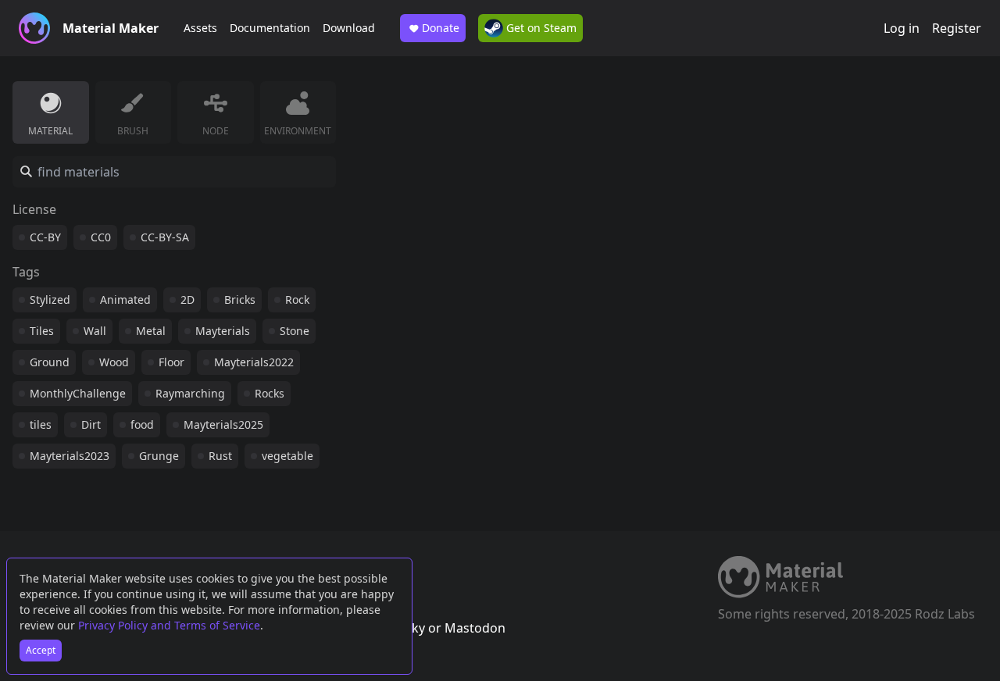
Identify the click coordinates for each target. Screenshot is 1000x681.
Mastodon (475, 627)
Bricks (239, 299)
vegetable (287, 455)
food (142, 424)
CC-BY (45, 237)
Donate (440, 27)
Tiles (42, 330)
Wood (114, 362)
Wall (95, 330)
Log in (902, 28)
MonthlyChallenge (78, 393)
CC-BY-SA (165, 237)
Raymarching (190, 393)
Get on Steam (540, 27)
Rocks (269, 393)
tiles (41, 424)
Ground (50, 362)
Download (349, 27)
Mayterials (222, 330)
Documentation (270, 27)
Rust (220, 455)
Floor (171, 362)
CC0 (101, 237)
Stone (294, 330)
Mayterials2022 (254, 362)
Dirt (91, 424)
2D (187, 299)
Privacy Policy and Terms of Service (169, 625)
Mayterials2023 (69, 455)
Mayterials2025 (223, 424)
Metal (151, 330)
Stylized (50, 299)
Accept (40, 650)
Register (956, 28)
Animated (125, 299)
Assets (200, 27)
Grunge (159, 455)
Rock (297, 299)
